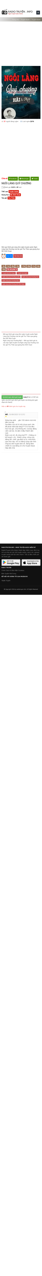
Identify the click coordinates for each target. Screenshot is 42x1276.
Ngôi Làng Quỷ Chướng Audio (11, 277)
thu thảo (11, 198)
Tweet (35, 178)
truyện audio (13, 191)
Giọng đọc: (5, 195)
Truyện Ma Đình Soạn (8, 273)
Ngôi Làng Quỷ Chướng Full (30, 277)
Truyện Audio (25, 20)
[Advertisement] (21, 43)
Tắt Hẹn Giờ (18, 256)
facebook (13, 178)
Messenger (25, 178)
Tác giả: (4, 198)
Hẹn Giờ (9, 256)
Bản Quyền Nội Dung (9, 573)
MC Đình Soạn (15, 195)
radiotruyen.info (21, 585)
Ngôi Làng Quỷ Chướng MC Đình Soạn (13, 284)
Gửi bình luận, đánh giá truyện (12, 397)
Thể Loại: (5, 191)
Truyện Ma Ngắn (22, 273)
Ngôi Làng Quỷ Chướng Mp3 (10, 280)
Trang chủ (15, 20)
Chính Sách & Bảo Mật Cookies (13, 570)
